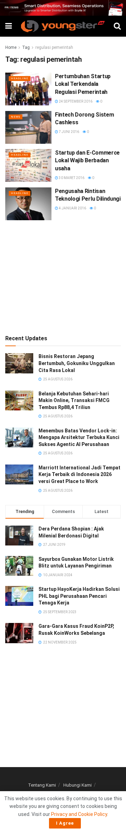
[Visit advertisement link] (63, 8)
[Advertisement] (62, 276)
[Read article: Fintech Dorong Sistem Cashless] (28, 127)
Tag (26, 47)
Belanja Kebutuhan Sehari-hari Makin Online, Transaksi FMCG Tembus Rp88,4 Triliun (74, 400)
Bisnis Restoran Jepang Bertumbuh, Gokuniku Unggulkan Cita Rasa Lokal (76, 363)
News (15, 116)
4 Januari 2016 (72, 208)
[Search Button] (117, 26)
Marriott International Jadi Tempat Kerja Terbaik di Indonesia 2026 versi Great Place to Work (79, 474)
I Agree (65, 823)
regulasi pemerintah (54, 47)
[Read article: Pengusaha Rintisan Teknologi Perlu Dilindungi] (28, 203)
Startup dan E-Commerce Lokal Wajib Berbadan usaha (87, 160)
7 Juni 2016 (68, 132)
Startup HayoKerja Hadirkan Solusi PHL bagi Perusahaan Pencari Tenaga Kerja (79, 596)
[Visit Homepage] (63, 26)
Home (10, 47)
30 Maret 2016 (71, 178)
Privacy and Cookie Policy (79, 814)
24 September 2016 (75, 101)
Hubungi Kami (77, 785)
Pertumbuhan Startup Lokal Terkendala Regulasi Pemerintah (83, 84)
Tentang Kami (42, 785)
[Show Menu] (8, 26)
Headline (19, 78)
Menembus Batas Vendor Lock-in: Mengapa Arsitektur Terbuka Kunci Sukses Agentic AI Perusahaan (78, 437)
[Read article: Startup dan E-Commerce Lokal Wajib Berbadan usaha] (28, 165)
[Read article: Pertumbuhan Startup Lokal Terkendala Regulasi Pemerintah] (28, 89)
